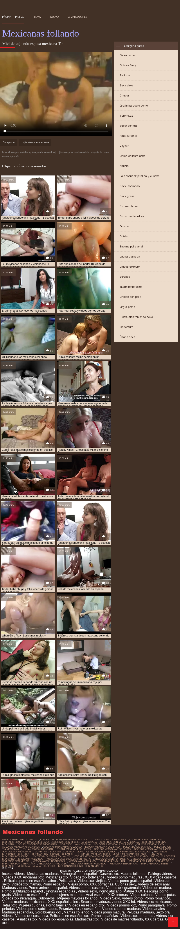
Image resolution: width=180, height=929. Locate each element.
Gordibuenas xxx (48, 912)
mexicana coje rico (145, 858)
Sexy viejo (126, 85)
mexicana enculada (112, 861)
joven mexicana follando (130, 854)
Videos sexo (87, 891)
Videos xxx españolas (56, 919)
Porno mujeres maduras (65, 895)
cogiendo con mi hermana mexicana (64, 839)
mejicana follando (30, 858)
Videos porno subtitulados (36, 909)
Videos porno (132, 898)
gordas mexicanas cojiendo (112, 849)
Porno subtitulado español (23, 891)
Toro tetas (126, 115)
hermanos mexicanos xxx (93, 854)
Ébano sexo (127, 337)
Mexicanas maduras (43, 874)
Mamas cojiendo (76, 912)
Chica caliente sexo (132, 156)
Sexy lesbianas (130, 186)
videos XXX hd (123, 902)
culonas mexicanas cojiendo (21, 846)
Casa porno (127, 55)
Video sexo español (28, 895)
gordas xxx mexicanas (16, 851)
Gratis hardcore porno (134, 105)
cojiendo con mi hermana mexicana (25, 842)
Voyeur (124, 145)
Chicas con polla (130, 296)
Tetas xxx (9, 905)
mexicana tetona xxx (124, 863)
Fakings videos (160, 874)
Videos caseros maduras (121, 909)
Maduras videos (14, 888)
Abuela (124, 166)
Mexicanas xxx (56, 877)
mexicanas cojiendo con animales (80, 866)
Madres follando (133, 874)
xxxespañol (91, 909)
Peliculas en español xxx (70, 916)
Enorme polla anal (131, 246)
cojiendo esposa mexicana (35, 142)
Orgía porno (127, 306)
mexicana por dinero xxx (18, 863)
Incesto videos (13, 874)
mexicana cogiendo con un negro (69, 858)
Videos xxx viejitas (91, 881)
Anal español (96, 895)
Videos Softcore (130, 266)
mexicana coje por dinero (112, 858)
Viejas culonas (141, 895)
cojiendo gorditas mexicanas (37, 844)
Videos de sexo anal (154, 884)
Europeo (125, 276)
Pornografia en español (79, 874)
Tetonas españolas (61, 891)
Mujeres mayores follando (77, 898)
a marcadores (77, 17)
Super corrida (128, 125)
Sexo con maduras (95, 902)
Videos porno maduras (125, 877)
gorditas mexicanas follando (96, 851)
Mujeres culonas (31, 905)
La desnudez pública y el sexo (139, 176)
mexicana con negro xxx (48, 861)
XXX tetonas (118, 895)
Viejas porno (78, 884)
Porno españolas (105, 916)
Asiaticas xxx (27, 919)
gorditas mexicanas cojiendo (54, 851)
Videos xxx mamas (26, 884)
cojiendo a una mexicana (146, 839)
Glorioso (125, 226)
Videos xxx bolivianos (87, 877)
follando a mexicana (137, 846)
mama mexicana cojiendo (131, 856)
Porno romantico (157, 898)
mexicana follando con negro (149, 861)
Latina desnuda (130, 256)
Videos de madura (156, 888)
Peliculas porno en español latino (30, 881)
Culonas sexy (125, 884)
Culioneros (47, 898)
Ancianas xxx (33, 877)
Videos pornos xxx (121, 905)
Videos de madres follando (122, 919)
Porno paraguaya (152, 905)
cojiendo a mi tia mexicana (108, 839)
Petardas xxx (69, 909)
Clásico (124, 236)
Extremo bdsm (129, 206)
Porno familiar (56, 905)
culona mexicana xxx (150, 844)
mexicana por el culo (53, 863)
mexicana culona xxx (82, 861)
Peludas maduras (140, 912)
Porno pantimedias (132, 216)
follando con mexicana (37, 849)
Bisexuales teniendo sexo (136, 317)
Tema (37, 17)
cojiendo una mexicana (75, 844)
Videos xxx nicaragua (19, 898)
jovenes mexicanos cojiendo (92, 856)
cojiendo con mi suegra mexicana (74, 842)
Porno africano (110, 891)
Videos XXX (11, 877)
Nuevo (54, 17)
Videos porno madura (108, 912)
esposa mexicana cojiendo (102, 846)
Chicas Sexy (128, 65)
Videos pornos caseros (86, 888)
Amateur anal (128, 135)
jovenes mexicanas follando (51, 856)
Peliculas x (67, 881)
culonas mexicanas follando (62, 846)
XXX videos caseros (160, 877)
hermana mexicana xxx (135, 851)
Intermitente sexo (131, 286)
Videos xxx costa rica (31, 916)
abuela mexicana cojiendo (19, 839)
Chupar (124, 95)
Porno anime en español (48, 888)
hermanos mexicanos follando (52, 854)
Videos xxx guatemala (123, 888)
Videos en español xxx (87, 905)
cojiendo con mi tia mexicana (119, 842)
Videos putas (165, 895)
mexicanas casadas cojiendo (36, 866)
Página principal (13, 17)
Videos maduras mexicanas (24, 902)
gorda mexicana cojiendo (74, 849)
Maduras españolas (17, 912)
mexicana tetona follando (88, 863)
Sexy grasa (127, 196)
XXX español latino (63, 902)
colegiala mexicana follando (113, 844)
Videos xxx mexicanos (155, 902)
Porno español (54, 884)
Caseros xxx (109, 874)
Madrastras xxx (87, 919)
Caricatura (126, 327)
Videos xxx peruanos (137, 916)
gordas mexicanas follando (152, 849)
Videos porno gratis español (130, 881)
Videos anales (154, 909)
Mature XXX (132, 891)
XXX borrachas (101, 884)
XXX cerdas (154, 919)
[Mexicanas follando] (173, 922)
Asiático (125, 75)
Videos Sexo (110, 898)
